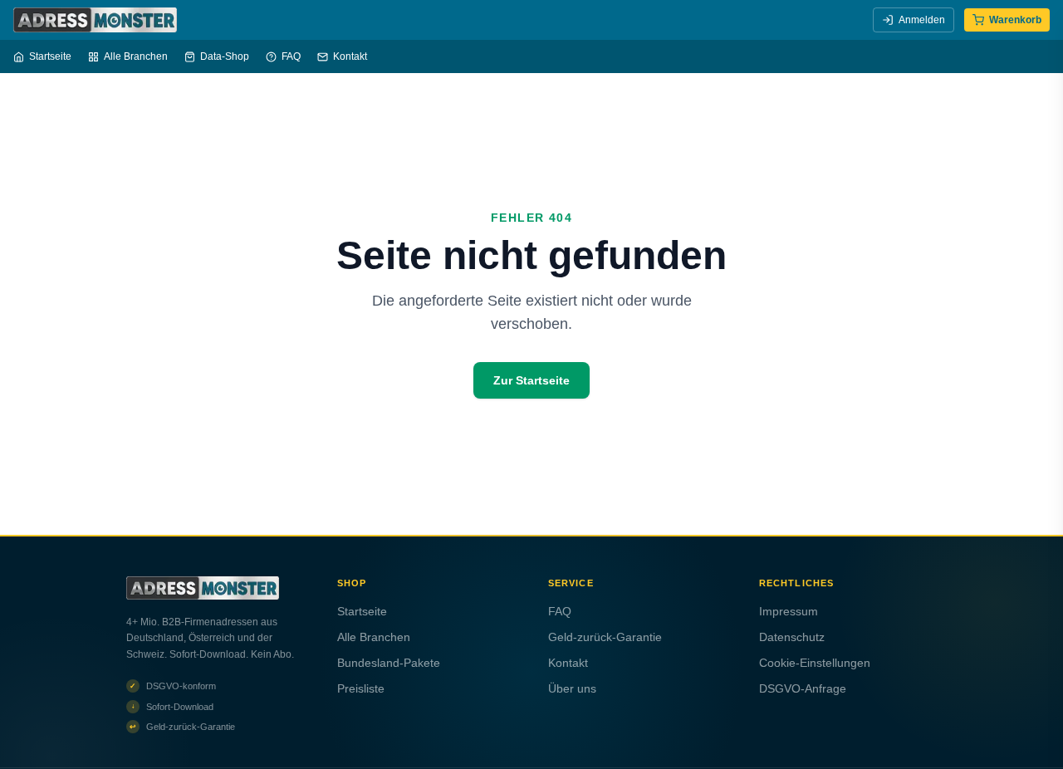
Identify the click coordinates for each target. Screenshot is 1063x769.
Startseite (50, 56)
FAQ (291, 56)
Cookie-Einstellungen (814, 662)
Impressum (788, 611)
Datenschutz (792, 637)
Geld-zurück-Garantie (605, 637)
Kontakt (350, 56)
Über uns (572, 688)
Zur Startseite (531, 380)
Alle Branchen (136, 56)
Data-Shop (224, 56)
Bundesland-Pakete (388, 662)
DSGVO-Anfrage (802, 688)
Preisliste (361, 688)
